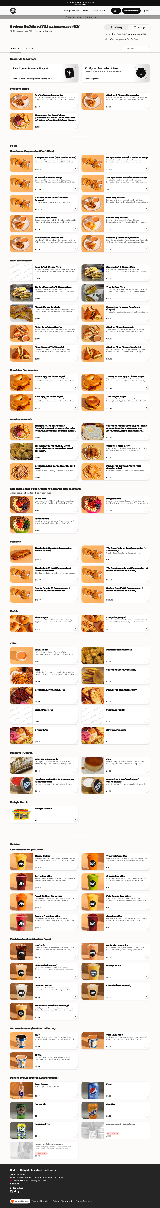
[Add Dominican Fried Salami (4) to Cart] (75, 701)
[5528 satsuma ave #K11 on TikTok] (18, 1192)
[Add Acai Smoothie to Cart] (147, 927)
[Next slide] (155, 3)
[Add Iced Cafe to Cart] (75, 956)
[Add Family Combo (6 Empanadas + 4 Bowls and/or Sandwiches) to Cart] (75, 599)
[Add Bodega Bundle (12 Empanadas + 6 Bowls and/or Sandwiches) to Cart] (147, 599)
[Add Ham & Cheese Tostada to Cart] (75, 318)
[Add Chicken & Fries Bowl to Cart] (147, 457)
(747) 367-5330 (17, 1174)
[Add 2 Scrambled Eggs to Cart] (147, 741)
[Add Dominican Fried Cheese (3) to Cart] (147, 701)
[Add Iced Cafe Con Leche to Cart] (147, 956)
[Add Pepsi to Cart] (147, 1095)
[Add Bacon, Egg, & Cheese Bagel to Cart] (75, 387)
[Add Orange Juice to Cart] (147, 976)
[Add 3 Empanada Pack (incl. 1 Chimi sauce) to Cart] (75, 168)
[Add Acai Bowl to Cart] (75, 510)
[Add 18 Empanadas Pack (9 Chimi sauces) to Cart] (147, 189)
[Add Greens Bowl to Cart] (75, 530)
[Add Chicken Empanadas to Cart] (75, 229)
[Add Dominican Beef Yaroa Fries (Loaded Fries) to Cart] (75, 477)
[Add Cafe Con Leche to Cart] (147, 1046)
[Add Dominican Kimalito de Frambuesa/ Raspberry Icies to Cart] (75, 790)
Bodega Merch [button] (71, 10)
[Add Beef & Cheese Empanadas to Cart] (75, 106)
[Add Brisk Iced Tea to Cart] (75, 1135)
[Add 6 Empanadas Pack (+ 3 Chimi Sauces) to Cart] (147, 168)
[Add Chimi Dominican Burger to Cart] (75, 338)
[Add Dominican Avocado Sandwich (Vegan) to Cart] (147, 318)
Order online (16, 1187)
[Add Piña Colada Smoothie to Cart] (147, 907)
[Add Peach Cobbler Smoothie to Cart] (75, 907)
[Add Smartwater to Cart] (75, 1095)
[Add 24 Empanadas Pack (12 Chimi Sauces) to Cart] (75, 209)
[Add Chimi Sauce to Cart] (75, 661)
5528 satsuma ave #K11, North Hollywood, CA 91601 (36, 1177)
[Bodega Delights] (13, 11)
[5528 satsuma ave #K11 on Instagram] (11, 1192)
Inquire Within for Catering (81, 2)
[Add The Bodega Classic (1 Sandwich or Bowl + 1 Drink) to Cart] (75, 559)
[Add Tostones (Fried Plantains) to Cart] (147, 681)
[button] (99, 10)
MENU (86, 10)
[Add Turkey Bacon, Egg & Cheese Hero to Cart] (75, 298)
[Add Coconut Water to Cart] (75, 996)
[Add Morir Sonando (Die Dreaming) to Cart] (75, 1016)
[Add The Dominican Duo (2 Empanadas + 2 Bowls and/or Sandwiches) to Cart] (147, 579)
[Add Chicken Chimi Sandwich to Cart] (147, 338)
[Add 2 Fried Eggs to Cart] (75, 741)
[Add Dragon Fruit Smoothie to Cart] (75, 927)
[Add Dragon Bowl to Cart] (147, 510)
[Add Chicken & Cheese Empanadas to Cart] (147, 106)
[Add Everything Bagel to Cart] (147, 628)
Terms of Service (40, 1201)
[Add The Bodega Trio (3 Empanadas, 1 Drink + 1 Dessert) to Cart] (75, 579)
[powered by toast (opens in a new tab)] (20, 1201)
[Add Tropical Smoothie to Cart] (147, 867)
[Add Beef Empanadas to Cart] (147, 209)
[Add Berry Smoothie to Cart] (75, 887)
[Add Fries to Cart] (75, 681)
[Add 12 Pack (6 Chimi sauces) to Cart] (75, 189)
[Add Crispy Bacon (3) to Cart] (75, 721)
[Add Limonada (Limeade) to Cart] (75, 976)
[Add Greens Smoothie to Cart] (147, 887)
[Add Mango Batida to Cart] (75, 867)
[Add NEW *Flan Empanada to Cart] (75, 770)
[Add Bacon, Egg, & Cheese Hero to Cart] (147, 278)
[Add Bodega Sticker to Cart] (75, 820)
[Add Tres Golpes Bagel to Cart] (147, 407)
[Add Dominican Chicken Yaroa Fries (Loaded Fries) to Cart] (147, 477)
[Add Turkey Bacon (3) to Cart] (147, 721)
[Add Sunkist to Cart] (147, 1115)
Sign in (145, 10)
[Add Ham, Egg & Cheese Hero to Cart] (75, 278)
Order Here (131, 10)
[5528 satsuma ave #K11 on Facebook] (15, 1192)
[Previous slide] (153, 3)
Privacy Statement (62, 1201)
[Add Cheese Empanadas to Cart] (147, 229)
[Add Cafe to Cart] (75, 1046)
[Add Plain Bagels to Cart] (75, 628)
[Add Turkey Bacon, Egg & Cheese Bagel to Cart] (147, 387)
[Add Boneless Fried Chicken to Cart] (147, 661)
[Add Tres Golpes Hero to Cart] (147, 298)
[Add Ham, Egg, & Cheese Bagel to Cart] (75, 407)
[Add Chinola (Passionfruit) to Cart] (147, 996)
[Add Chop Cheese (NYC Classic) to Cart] (75, 358)
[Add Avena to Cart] (75, 1066)
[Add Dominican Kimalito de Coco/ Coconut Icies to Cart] (147, 790)
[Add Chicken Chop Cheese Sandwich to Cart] (147, 358)
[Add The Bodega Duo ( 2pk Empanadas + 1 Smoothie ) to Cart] (147, 559)
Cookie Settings (84, 1201)
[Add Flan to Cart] (147, 770)
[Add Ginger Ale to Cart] (75, 1115)
